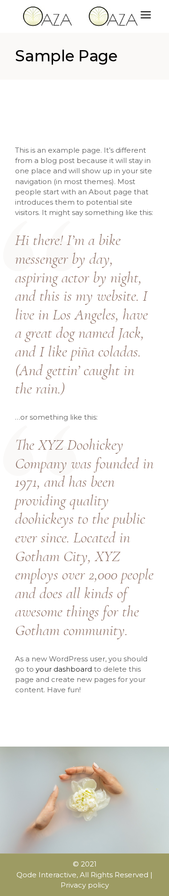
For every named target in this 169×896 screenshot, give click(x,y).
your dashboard (64, 669)
